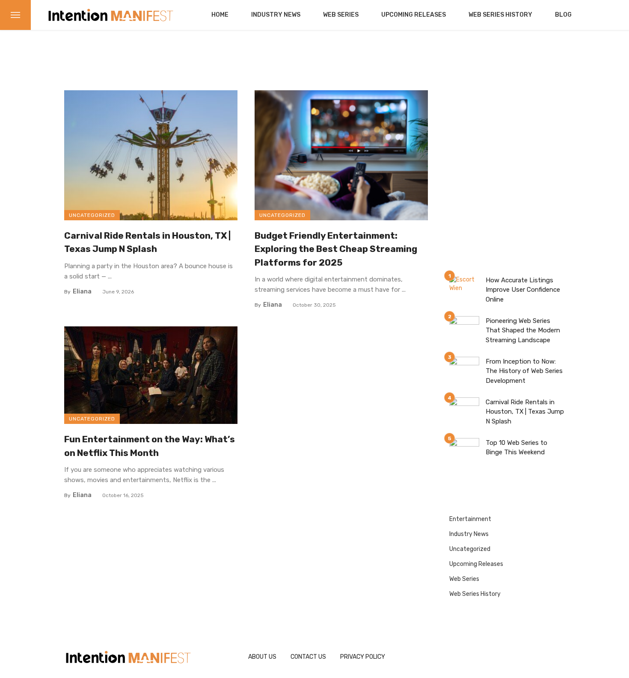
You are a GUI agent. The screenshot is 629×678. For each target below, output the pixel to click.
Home (219, 14)
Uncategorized (92, 215)
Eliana (82, 291)
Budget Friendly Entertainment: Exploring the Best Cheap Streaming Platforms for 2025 (336, 249)
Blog (563, 14)
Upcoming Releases (413, 14)
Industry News (275, 14)
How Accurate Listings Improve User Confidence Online (523, 289)
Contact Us (308, 656)
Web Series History (500, 14)
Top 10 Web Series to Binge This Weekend (516, 447)
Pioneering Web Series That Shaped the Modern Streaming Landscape (523, 330)
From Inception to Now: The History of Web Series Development (524, 371)
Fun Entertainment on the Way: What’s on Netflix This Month (149, 446)
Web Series (341, 14)
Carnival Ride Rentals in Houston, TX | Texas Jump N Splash (147, 242)
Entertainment (470, 519)
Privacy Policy (362, 656)
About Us (262, 656)
